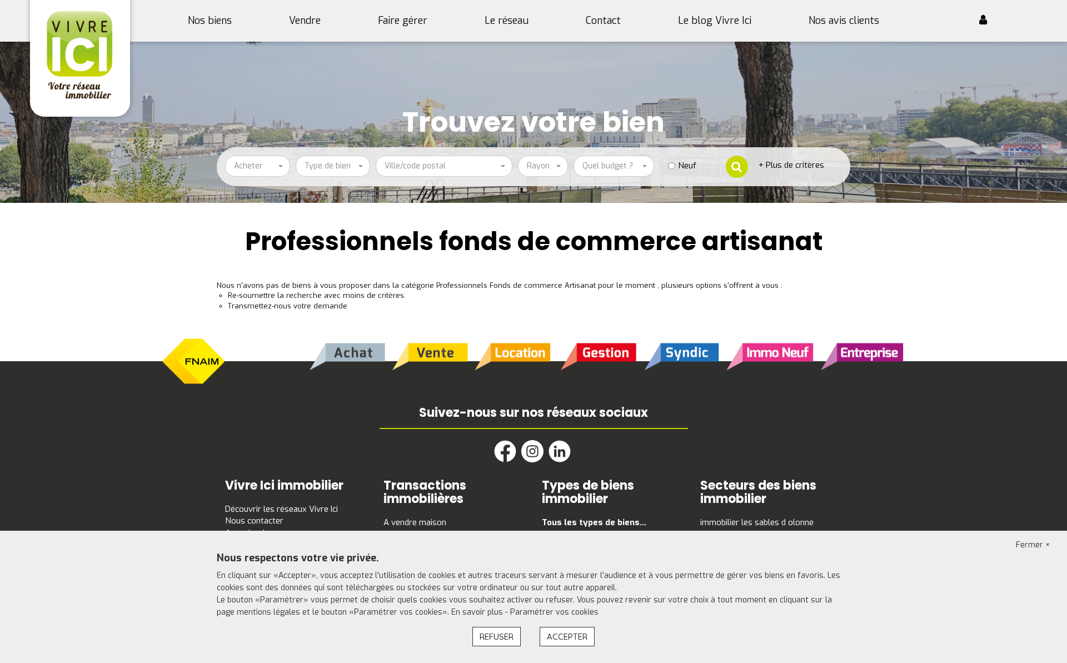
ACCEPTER (567, 636)
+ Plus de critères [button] (791, 165)
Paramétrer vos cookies (554, 612)
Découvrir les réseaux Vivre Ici (281, 509)
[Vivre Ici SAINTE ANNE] (80, 55)
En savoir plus (478, 612)
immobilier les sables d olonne (757, 522)
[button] (987, 21)
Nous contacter (254, 520)
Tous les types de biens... (594, 522)
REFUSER (496, 636)
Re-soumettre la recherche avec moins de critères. (317, 295)
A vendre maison (414, 522)
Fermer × (1033, 545)
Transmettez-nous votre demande (287, 306)
